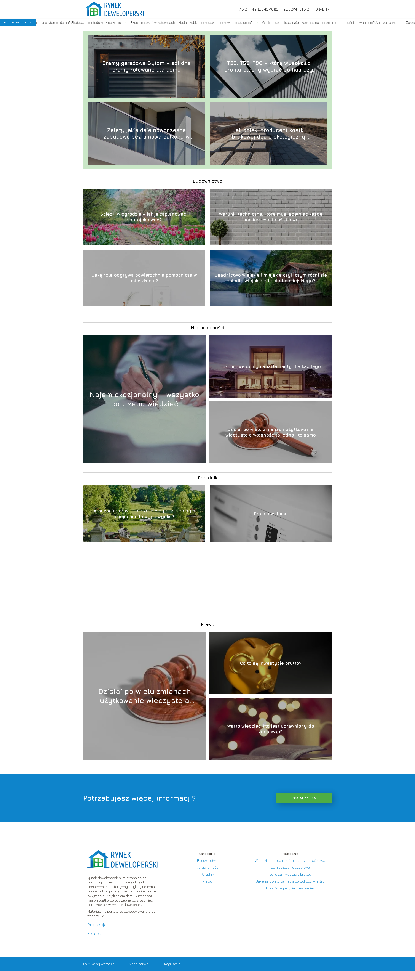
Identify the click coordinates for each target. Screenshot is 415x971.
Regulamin (172, 964)
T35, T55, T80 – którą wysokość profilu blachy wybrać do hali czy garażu (268, 66)
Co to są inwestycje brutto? (270, 663)
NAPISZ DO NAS (304, 798)
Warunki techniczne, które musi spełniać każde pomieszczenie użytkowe (270, 217)
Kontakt (95, 933)
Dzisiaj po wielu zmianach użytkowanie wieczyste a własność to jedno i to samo (270, 432)
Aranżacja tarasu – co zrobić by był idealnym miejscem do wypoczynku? (144, 513)
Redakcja (97, 924)
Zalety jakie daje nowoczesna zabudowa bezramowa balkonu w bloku (146, 133)
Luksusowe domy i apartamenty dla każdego (270, 366)
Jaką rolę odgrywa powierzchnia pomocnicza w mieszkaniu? (144, 278)
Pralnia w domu (271, 513)
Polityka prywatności (99, 964)
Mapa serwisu (139, 964)
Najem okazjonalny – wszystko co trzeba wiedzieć (144, 399)
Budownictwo (296, 9)
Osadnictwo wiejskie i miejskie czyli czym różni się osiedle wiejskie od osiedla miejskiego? (270, 278)
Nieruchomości (265, 9)
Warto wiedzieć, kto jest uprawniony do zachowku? (270, 729)
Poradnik (321, 9)
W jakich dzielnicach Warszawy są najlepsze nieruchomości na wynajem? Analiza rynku (252, 22)
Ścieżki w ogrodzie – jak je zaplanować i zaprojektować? (144, 217)
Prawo (241, 9)
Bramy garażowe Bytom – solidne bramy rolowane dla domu (146, 66)
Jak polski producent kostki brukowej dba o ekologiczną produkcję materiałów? (268, 133)
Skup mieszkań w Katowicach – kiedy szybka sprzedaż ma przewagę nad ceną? (114, 22)
